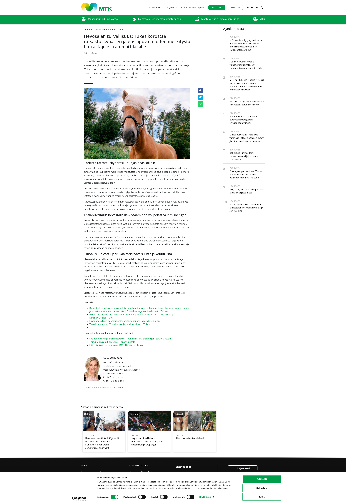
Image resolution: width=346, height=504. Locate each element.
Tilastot (183, 7)
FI (248, 7)
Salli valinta (261, 488)
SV (252, 7)
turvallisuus (119, 387)
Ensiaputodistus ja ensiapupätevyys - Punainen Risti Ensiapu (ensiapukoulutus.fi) (130, 338)
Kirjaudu (236, 7)
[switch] (142, 497)
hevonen (96, 387)
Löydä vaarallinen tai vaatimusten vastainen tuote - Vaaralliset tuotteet (125, 320)
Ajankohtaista (155, 7)
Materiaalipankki (197, 7)
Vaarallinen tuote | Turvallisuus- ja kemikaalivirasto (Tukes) (119, 324)
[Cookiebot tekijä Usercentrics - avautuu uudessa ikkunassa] (79, 499)
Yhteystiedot (170, 7)
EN (257, 7)
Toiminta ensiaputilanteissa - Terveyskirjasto (112, 341)
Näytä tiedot (205, 497)
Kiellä (262, 497)
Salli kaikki (262, 479)
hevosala (107, 387)
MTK (84, 465)
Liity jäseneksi (217, 7)
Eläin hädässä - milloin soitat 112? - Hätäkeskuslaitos (116, 345)
